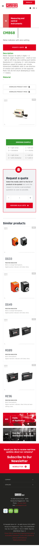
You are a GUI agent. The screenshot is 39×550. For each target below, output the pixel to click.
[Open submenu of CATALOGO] (33, 484)
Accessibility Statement (12, 535)
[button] (3, 6)
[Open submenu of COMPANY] (33, 479)
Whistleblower (23, 538)
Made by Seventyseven (19, 540)
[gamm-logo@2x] (12, 4)
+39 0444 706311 (21, 503)
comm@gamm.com (21, 505)
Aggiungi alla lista (18, 205)
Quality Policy (24, 535)
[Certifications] (19, 510)
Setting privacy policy (28, 533)
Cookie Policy (17, 533)
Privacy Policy (8, 533)
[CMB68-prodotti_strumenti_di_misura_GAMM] (19, 99)
